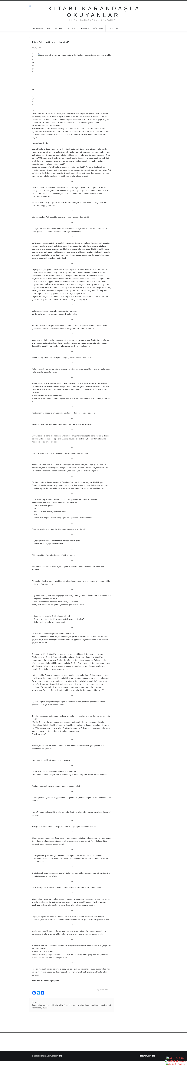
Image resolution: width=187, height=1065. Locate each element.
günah (65, 1005)
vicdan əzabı (36, 1008)
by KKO (58, 29)
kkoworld (144, 1056)
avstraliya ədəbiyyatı (49, 1005)
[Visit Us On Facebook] (175, 1061)
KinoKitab (113, 29)
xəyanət (45, 1008)
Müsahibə (98, 29)
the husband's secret (103, 1005)
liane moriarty (74, 1005)
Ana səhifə (37, 29)
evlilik (60, 1005)
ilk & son (71, 29)
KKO (60, 1056)
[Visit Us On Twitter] (175, 1058)
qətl (93, 1005)
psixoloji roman (85, 1005)
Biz (48, 29)
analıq (39, 1005)
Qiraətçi (84, 29)
